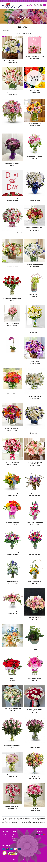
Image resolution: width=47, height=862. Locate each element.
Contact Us (14, 841)
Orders (13, 834)
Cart (37, 5)
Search (41, 5)
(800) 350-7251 (29, 5)
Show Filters (24, 27)
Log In (35, 5)
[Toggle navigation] (44, 5)
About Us (4, 834)
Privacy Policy (5, 836)
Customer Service (14, 837)
